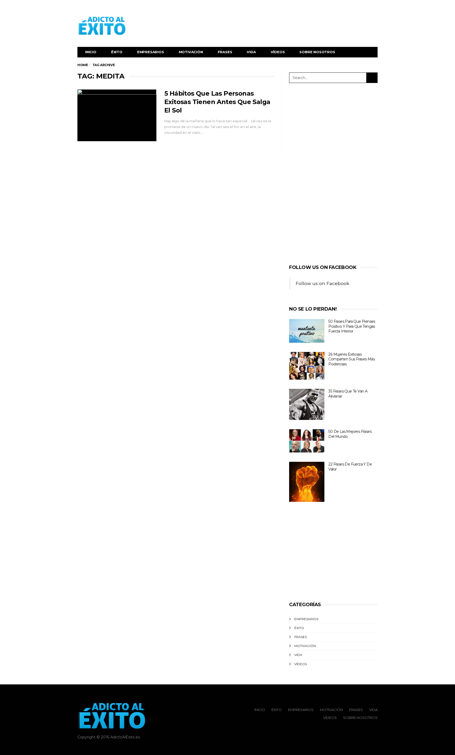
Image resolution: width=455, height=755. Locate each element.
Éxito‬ (116, 52)
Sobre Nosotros (317, 52)
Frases (225, 52)
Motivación (191, 52)
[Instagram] (374, 7)
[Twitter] (361, 7)
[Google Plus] (367, 7)
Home (82, 65)
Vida (251, 52)
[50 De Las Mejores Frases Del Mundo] (306, 441)
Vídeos (278, 52)
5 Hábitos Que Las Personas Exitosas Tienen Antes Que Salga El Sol (217, 102)
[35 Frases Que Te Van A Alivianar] (306, 404)
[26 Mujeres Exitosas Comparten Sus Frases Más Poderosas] (306, 366)
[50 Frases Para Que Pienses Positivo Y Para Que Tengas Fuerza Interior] (306, 331)
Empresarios (150, 52)
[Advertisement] (282, 26)
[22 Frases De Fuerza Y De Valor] (306, 482)
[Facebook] (354, 7)
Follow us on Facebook (323, 267)
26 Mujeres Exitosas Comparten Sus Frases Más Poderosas (351, 359)
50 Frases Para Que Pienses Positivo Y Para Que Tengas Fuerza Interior (351, 326)
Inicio (90, 52)
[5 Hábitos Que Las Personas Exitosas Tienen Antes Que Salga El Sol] (116, 115)
